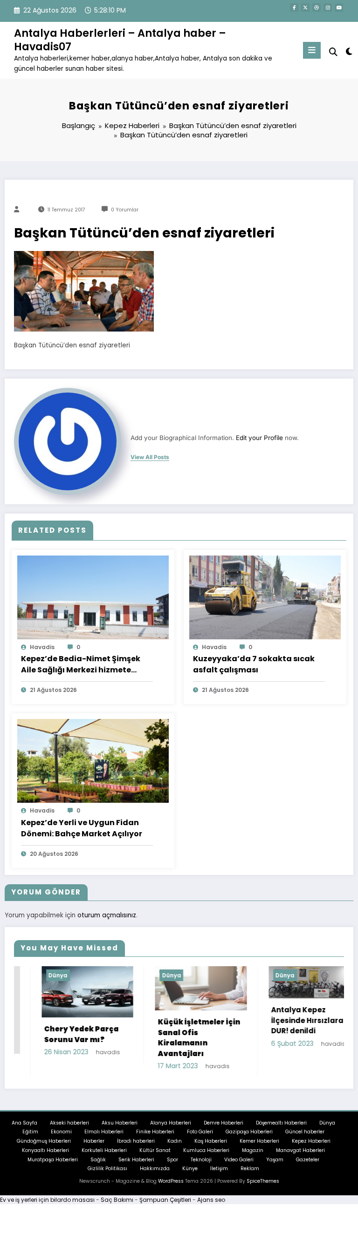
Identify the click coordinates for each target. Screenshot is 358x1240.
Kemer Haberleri (259, 1141)
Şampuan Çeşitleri (165, 1200)
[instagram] (328, 7)
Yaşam (274, 1159)
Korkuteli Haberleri (104, 1150)
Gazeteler (307, 1159)
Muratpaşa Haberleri (53, 1159)
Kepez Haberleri (311, 1141)
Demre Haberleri (223, 1122)
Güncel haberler (304, 1131)
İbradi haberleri (136, 1141)
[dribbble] (316, 7)
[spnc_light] (348, 51)
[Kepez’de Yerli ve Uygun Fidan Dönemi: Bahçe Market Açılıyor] (93, 761)
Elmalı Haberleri (104, 1131)
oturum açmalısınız (106, 915)
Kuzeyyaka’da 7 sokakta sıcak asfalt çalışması (254, 664)
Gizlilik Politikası (107, 1168)
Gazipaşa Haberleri (249, 1131)
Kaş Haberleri (210, 1141)
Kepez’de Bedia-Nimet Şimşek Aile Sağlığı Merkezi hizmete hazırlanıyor (80, 664)
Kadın (174, 1141)
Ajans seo (211, 1200)
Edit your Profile (259, 437)
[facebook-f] (294, 7)
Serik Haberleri (136, 1159)
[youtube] (339, 7)
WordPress (171, 1181)
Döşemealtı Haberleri (281, 1122)
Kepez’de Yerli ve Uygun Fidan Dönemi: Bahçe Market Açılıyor (81, 828)
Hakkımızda (155, 1168)
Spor (172, 1159)
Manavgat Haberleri (300, 1150)
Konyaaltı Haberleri (45, 1150)
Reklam (250, 1168)
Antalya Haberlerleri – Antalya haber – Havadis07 (120, 40)
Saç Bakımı (117, 1200)
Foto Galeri (200, 1131)
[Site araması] (333, 52)
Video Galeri (239, 1159)
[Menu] (312, 50)
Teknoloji (201, 1159)
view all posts (150, 457)
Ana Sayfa (24, 1122)
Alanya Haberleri (170, 1122)
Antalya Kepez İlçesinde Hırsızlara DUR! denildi (281, 1020)
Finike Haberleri (155, 1131)
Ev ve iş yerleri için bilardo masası (47, 1200)
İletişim (219, 1168)
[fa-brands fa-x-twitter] (305, 7)
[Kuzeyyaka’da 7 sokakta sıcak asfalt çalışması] (265, 597)
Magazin (252, 1150)
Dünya (31, 975)
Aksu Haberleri (120, 1122)
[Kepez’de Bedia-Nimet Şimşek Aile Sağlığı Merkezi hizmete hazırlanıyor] (93, 597)
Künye (190, 1168)
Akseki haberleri (69, 1122)
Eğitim (30, 1131)
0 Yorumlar (124, 209)
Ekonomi (61, 1131)
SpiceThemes (263, 1181)
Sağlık (98, 1159)
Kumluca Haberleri (206, 1150)
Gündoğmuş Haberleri (44, 1141)
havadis (42, 647)
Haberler (93, 1141)
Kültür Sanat (155, 1150)
